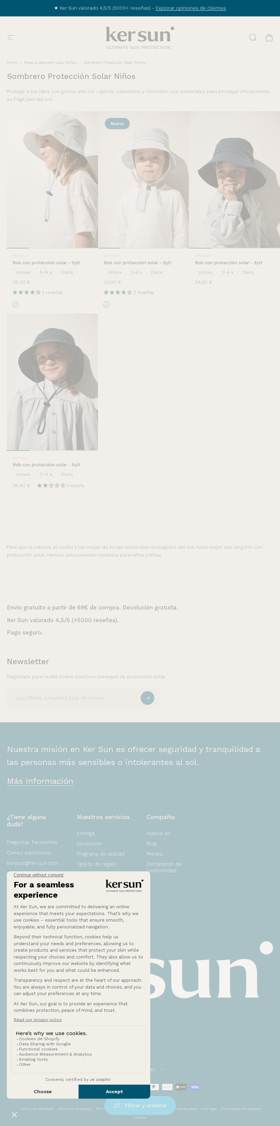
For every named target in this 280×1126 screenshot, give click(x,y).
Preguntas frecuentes (32, 842)
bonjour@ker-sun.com (32, 863)
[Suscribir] (147, 698)
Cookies (140, 1117)
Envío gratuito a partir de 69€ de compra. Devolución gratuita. (92, 607)
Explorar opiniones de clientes (191, 8)
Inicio (12, 62)
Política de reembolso (37, 1109)
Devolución (89, 844)
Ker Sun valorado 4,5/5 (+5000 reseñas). (63, 620)
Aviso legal (209, 1109)
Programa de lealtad (100, 854)
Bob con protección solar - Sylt (46, 262)
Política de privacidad (75, 1109)
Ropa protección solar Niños (50, 62)
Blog (151, 844)
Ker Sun (20, 255)
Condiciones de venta (180, 1109)
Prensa (154, 854)
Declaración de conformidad (164, 867)
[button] (27, 292)
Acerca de (158, 833)
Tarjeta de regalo (96, 864)
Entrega (86, 833)
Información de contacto (241, 1109)
